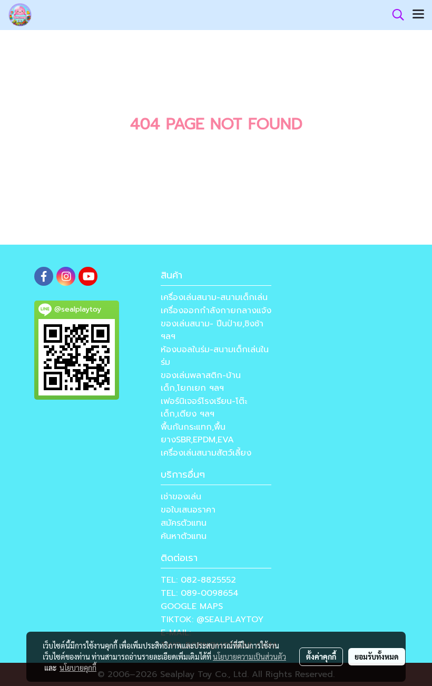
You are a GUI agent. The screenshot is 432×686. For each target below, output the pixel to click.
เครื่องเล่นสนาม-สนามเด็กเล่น (214, 297)
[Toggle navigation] (418, 14)
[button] (394, 15)
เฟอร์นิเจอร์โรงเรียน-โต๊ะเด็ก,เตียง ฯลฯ (204, 407)
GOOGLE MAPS (192, 606)
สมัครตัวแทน (184, 523)
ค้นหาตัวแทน (184, 536)
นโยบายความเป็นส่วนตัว (249, 656)
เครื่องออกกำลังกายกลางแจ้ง (216, 310)
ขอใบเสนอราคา (188, 510)
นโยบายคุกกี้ (78, 667)
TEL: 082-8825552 (198, 580)
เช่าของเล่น (181, 496)
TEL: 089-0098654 (200, 593)
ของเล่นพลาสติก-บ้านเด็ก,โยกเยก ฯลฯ (201, 381)
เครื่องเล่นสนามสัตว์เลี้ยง (206, 453)
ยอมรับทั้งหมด (377, 656)
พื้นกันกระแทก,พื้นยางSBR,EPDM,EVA (197, 433)
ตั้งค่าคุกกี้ (321, 656)
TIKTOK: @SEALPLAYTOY (212, 619)
